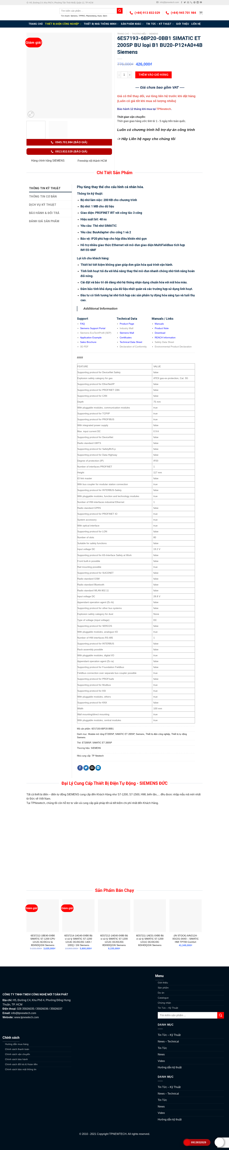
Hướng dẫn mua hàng (16, 1044)
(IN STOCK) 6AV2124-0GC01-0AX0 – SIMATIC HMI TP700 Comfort (186, 938)
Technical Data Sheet (131, 342)
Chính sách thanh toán (17, 1049)
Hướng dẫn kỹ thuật (170, 1067)
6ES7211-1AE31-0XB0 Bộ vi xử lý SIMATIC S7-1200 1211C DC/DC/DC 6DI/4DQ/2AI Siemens (150, 940)
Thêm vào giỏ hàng (153, 74)
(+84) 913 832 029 (147, 12)
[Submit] (220, 1015)
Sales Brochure (88, 342)
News (161, 1054)
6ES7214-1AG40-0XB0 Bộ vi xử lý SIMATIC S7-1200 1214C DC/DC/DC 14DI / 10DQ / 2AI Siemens (78, 940)
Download (160, 332)
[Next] (106, 75)
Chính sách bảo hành (16, 1059)
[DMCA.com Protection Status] (114, 1143)
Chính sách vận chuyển (17, 1054)
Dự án (161, 992)
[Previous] (32, 75)
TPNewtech (163, 109)
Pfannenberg (91, 16)
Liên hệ (196, 24)
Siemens (74, 16)
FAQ (82, 323)
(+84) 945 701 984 (183, 12)
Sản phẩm (163, 987)
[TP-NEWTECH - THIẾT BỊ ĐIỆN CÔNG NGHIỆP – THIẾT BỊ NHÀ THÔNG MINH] (40, 12)
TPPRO (82, 16)
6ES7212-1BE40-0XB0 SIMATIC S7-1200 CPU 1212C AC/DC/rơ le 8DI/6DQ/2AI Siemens (42, 940)
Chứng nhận (164, 1002)
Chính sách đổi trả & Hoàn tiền (21, 1064)
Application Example (91, 337)
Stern (105, 16)
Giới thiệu (182, 24)
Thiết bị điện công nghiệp (62, 24)
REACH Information (165, 337)
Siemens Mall (127, 332)
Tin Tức (162, 1048)
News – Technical (168, 1041)
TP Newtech (98, 756)
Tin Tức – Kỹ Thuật (158, 24)
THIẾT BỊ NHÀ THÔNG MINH (100, 24)
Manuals (159, 323)
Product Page (127, 323)
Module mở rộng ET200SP (101, 734)
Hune (99, 16)
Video (161, 1061)
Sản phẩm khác (131, 24)
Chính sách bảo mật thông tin (20, 1069)
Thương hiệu (139, 34)
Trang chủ (123, 34)
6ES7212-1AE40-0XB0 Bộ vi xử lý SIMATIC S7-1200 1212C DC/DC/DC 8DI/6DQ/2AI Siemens (114, 940)
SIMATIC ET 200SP (124, 734)
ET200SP (86, 742)
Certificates (126, 337)
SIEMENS (96, 748)
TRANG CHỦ (35, 24)
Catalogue (163, 997)
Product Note (162, 328)
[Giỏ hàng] (201, 12)
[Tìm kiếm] (120, 11)
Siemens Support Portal (92, 328)
